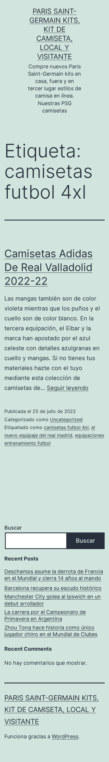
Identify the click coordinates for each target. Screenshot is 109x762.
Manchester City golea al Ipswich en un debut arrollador (52, 599)
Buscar (13, 528)
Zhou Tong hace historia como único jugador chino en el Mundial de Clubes (50, 630)
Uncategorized (66, 419)
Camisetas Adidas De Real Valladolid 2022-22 (48, 267)
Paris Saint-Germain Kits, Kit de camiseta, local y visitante (51, 710)
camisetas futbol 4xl (66, 427)
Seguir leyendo (67, 387)
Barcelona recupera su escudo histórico (52, 588)
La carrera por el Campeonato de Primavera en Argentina (45, 615)
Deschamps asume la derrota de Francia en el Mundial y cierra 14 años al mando (53, 574)
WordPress (65, 736)
